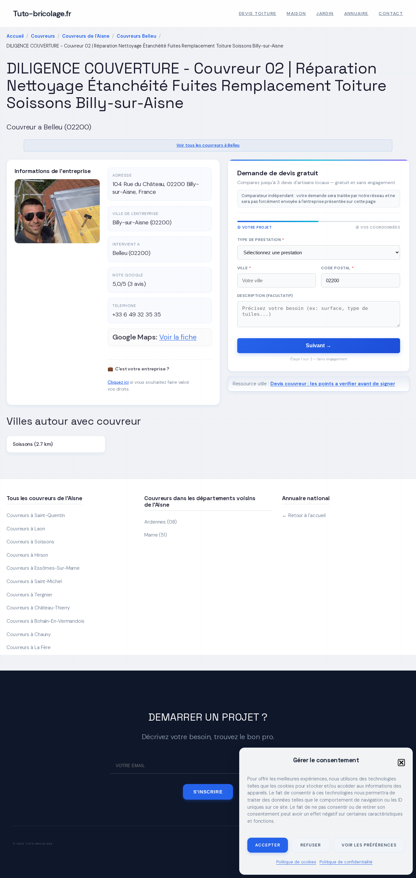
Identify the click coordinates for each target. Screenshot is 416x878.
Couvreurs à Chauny (28, 634)
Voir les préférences (369, 845)
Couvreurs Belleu (136, 36)
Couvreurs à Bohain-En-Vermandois (45, 621)
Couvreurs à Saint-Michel (34, 581)
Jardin (324, 13)
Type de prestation (260, 239)
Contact (391, 13)
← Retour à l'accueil (304, 515)
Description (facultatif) (265, 295)
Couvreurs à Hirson (27, 555)
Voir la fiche (178, 337)
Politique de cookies (296, 862)
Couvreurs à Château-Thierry (38, 608)
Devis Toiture (258, 13)
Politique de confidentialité (345, 862)
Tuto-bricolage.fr (42, 13)
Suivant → (318, 345)
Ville (244, 268)
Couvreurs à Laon (25, 528)
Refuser (310, 845)
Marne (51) (155, 535)
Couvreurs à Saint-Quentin (35, 515)
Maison (296, 13)
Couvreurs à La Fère (28, 647)
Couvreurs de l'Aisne (86, 36)
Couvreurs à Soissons (30, 542)
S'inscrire (208, 791)
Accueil (15, 36)
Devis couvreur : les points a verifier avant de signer (332, 383)
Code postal (337, 268)
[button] (401, 762)
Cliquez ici (118, 382)
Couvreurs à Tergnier (29, 595)
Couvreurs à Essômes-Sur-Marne (43, 568)
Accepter (267, 845)
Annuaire (356, 13)
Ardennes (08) (160, 522)
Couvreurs (43, 36)
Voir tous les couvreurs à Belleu (208, 145)
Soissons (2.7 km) (33, 444)
